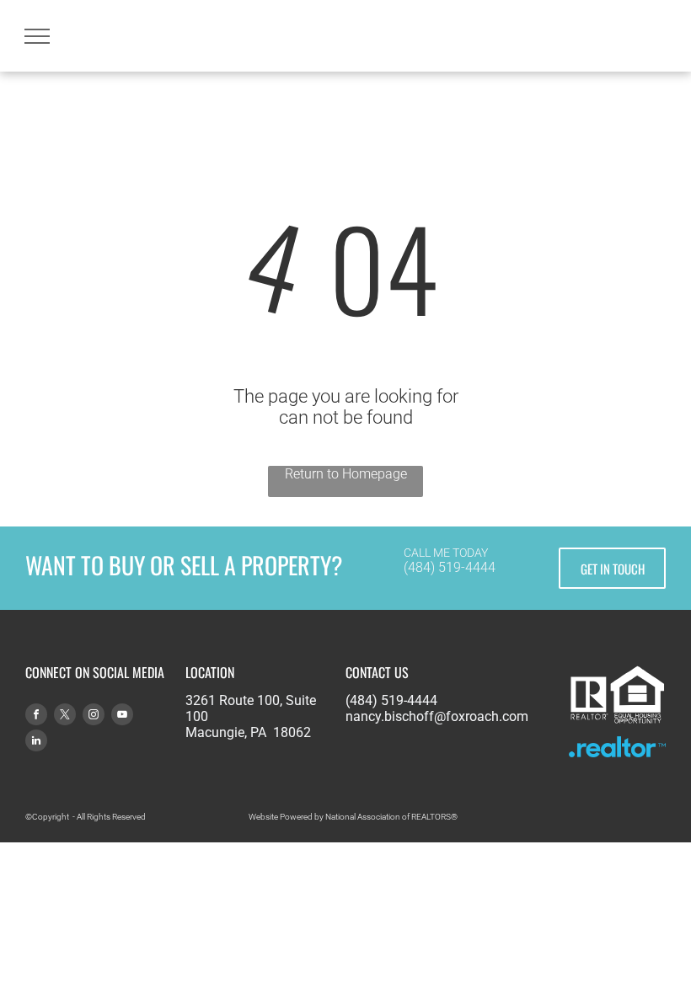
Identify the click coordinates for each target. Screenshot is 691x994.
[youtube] (122, 716)
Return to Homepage (346, 474)
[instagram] (93, 716)
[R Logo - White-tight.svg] (589, 723)
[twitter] (65, 716)
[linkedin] (36, 742)
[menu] (37, 36)
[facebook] (36, 716)
